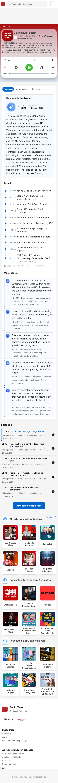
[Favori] (9, 60)
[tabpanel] (29, 255)
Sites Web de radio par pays (14, 740)
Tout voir (50, 517)
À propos (6, 760)
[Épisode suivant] (53, 67)
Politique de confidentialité (13, 754)
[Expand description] (29, 55)
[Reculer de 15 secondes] (16, 67)
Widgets (5, 737)
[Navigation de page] (53, 4)
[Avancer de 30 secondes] (42, 67)
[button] (35, 60)
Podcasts (6, 26)
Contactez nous (9, 764)
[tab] (8, 89)
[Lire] (29, 67)
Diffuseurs (6, 734)
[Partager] (5, 60)
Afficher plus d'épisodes (29, 505)
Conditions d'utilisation (12, 757)
